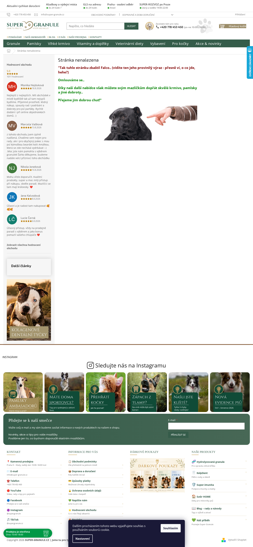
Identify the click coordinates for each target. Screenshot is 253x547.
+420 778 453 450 (183, 27)
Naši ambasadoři (35, 37)
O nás (62, 37)
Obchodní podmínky (103, 14)
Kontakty (96, 37)
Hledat (131, 26)
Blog (52, 37)
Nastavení (82, 539)
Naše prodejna (78, 37)
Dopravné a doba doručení (138, 14)
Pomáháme (15, 37)
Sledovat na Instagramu (126, 365)
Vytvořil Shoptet (237, 539)
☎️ (34, 482)
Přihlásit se (178, 434)
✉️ (34, 473)
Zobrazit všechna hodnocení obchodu (24, 246)
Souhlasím (170, 528)
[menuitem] (13, 44)
